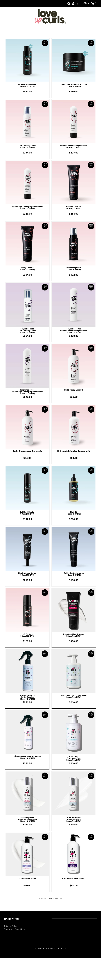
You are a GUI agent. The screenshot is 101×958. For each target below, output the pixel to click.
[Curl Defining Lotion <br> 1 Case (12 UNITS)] (27, 121)
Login (77, 3)
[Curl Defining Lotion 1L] (74, 366)
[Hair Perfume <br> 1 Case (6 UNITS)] (27, 610)
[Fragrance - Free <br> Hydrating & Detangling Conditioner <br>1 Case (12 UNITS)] (27, 366)
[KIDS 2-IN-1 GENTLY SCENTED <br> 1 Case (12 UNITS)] (74, 671)
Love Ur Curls (59, 948)
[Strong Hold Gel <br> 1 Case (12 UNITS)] (27, 244)
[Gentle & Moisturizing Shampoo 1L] (27, 427)
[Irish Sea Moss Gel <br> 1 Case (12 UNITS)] (74, 182)
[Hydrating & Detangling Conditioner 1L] (74, 427)
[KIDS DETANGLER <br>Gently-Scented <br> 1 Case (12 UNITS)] (27, 671)
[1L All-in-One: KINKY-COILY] (74, 854)
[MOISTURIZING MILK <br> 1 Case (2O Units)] (27, 60)
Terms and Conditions (14, 929)
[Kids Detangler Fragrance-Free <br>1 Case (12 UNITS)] (27, 732)
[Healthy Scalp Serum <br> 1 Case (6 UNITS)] (27, 549)
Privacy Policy (11, 926)
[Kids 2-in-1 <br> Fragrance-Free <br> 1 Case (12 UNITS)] (74, 732)
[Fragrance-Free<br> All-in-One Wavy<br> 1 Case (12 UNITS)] (74, 793)
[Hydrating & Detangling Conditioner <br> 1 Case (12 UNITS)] (27, 182)
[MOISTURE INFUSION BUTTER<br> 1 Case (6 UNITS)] (74, 60)
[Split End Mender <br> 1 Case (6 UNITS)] (27, 488)
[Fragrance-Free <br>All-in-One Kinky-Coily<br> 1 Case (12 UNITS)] (27, 793)
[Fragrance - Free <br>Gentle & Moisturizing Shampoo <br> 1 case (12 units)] (74, 305)
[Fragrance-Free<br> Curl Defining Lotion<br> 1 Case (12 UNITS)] (27, 305)
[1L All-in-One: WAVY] (27, 854)
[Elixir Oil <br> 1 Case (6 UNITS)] (74, 488)
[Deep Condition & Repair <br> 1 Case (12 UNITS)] (74, 610)
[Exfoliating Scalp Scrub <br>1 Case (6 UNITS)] (74, 549)
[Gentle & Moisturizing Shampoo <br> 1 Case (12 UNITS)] (74, 121)
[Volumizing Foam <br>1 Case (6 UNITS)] (74, 244)
